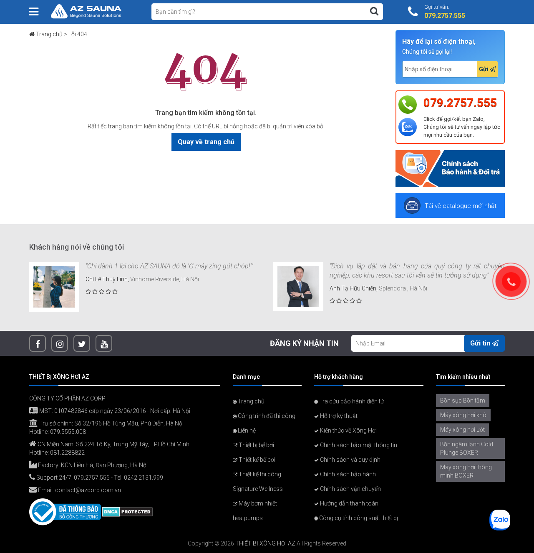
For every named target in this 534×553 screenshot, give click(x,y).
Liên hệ (246, 430)
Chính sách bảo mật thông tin (358, 445)
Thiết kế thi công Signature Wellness (258, 481)
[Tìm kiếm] (374, 11)
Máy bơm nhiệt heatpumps (255, 510)
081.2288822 (67, 452)
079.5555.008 (68, 431)
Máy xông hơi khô (463, 415)
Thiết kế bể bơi (256, 459)
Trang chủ (49, 34)
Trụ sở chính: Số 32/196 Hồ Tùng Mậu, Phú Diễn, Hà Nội (111, 423)
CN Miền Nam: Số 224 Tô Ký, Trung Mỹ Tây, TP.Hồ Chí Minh (112, 444)
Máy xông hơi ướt (462, 429)
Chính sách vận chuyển (350, 488)
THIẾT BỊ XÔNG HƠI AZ (265, 543)
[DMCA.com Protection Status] (127, 511)
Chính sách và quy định (349, 459)
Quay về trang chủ (206, 142)
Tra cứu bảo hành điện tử (351, 401)
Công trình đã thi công (266, 416)
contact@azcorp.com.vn (88, 490)
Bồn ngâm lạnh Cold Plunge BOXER (466, 448)
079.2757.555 (460, 103)
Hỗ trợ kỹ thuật (338, 416)
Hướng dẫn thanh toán (348, 503)
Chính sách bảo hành (347, 474)
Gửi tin (481, 343)
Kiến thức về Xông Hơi (348, 430)
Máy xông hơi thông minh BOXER (466, 471)
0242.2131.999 (143, 477)
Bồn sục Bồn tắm (462, 400)
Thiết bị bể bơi (255, 445)
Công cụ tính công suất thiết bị (358, 518)
